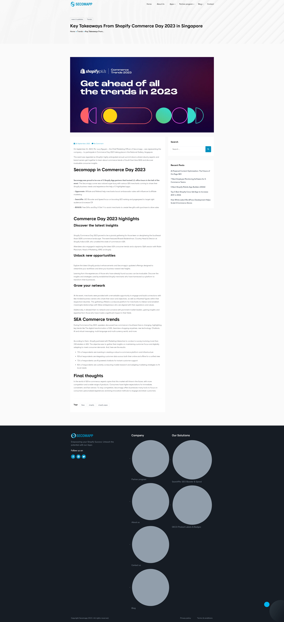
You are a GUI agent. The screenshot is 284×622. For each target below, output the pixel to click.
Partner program (186, 4)
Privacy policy (185, 618)
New (83, 405)
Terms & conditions (205, 618)
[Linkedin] (78, 456)
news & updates (77, 19)
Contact (210, 4)
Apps (172, 4)
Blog (200, 4)
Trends (89, 19)
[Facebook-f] (73, 456)
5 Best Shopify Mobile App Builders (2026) (188, 187)
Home (149, 4)
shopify (91, 405)
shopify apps (103, 405)
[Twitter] (84, 456)
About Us (160, 4)
